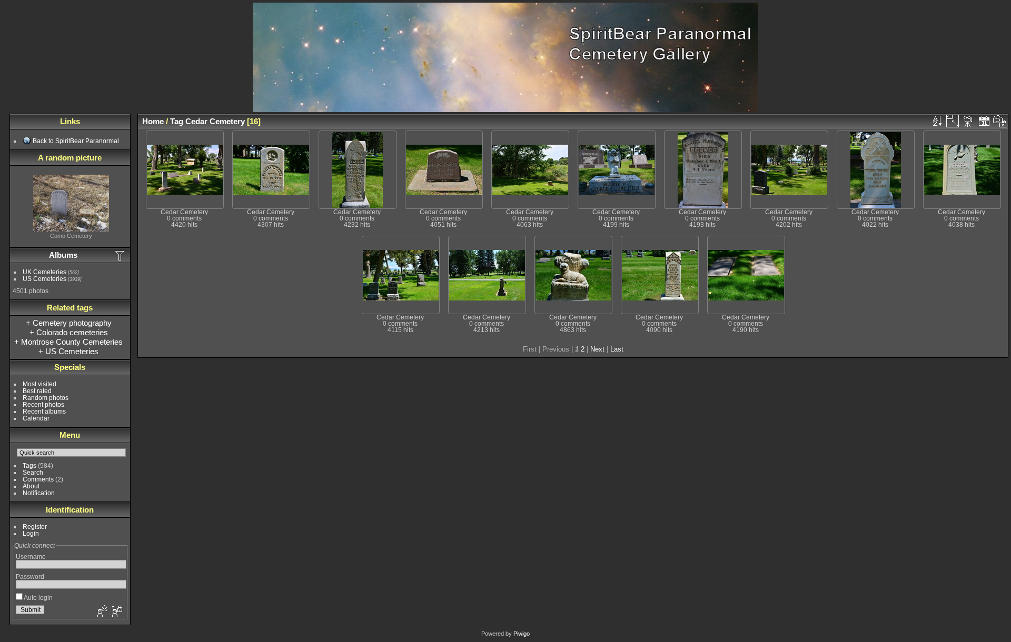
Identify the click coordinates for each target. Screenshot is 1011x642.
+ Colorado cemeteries (68, 332)
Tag (176, 121)
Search (33, 472)
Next (597, 349)
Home (153, 121)
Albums (63, 254)
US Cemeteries (44, 278)
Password (30, 576)
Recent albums (44, 411)
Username (31, 556)
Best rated (37, 390)
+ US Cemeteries (68, 351)
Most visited (39, 383)
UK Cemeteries (44, 271)
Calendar (36, 418)
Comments (38, 479)
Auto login (38, 597)
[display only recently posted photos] (120, 255)
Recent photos (43, 404)
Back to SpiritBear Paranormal (76, 140)
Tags (29, 465)
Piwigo (521, 633)
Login (31, 533)
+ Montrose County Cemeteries (68, 341)
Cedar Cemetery (215, 121)
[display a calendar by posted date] (984, 121)
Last (616, 349)
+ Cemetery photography (69, 322)
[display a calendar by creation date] (1000, 121)
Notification (39, 492)
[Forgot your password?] (116, 612)
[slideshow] (968, 121)
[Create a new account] (101, 612)
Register (35, 526)
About (31, 486)
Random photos (45, 397)
